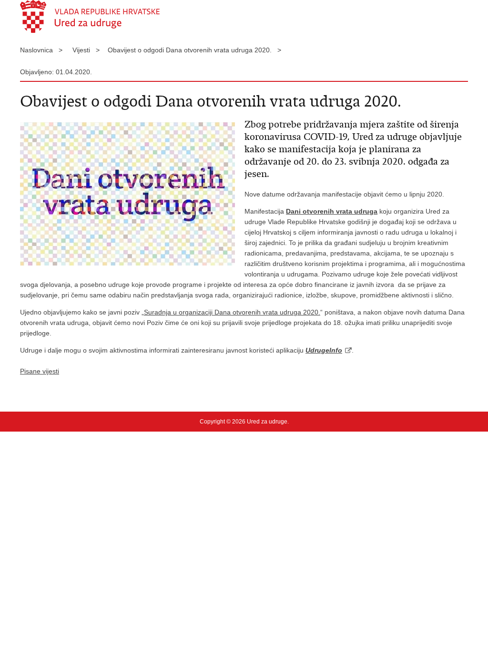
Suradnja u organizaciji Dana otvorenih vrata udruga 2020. (232, 312)
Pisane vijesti (39, 371)
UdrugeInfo (323, 350)
